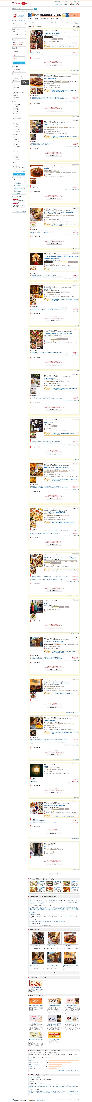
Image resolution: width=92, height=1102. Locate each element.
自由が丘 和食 (56, 1085)
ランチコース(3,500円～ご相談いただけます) (40, 144)
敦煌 (42, 1092)
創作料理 (50, 900)
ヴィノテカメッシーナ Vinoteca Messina (73, 595)
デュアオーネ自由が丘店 (76, 248)
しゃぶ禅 (66, 1092)
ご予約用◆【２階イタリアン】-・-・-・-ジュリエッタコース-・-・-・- (45, 275)
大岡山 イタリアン (41, 1085)
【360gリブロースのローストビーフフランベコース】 (41, 397)
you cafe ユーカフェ (76, 869)
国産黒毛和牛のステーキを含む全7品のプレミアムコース (42, 143)
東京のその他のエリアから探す (35, 1077)
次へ (58, 873)
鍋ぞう (38, 1092)
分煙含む (17, 137)
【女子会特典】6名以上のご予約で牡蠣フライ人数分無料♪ (63, 816)
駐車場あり (63, 911)
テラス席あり (17, 131)
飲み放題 (16, 106)
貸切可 (74, 909)
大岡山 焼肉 (42, 1086)
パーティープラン (34, 187)
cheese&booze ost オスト (75, 414)
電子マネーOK (61, 908)
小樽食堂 (41, 1091)
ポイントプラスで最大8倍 (36, 987)
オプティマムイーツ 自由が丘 (75, 370)
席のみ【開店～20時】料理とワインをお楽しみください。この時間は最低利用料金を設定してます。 (49, 740)
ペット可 (58, 911)
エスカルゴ (65, 916)
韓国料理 (32, 902)
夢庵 (44, 1092)
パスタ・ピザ (44, 22)
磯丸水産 (76, 1091)
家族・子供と (16, 87)
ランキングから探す (33, 925)
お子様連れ (36, 911)
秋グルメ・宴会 (17, 182)
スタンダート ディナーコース (37, 54)
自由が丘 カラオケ (70, 1085)
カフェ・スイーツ (34, 903)
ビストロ (49, 22)
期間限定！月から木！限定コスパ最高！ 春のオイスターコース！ (44, 822)
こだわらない (32, 900)
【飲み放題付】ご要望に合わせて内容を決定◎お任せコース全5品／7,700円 (46, 443)
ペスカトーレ (71, 916)
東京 (28, 11)
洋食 (57, 900)
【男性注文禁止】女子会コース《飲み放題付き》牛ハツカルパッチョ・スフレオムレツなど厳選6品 (49, 577)
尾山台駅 (49, 921)
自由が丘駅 (31, 921)
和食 (54, 900)
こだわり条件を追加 (20, 171)
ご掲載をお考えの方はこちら (40, 1100)
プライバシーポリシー (65, 1099)
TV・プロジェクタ (55, 909)
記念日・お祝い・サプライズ (19, 92)
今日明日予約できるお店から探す (44, 925)
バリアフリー (53, 911)
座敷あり (16, 126)
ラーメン (67, 902)
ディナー (15, 42)
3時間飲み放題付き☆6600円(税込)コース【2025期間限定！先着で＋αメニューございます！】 (49, 309)
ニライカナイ (47, 1091)
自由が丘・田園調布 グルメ (34, 11)
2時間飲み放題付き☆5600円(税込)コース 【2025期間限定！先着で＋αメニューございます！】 (49, 307)
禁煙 (15, 136)
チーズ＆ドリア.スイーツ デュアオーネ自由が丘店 (59, 212)
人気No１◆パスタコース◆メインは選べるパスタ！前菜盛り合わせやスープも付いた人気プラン (50, 487)
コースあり (17, 109)
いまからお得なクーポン (18, 193)
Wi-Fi (67, 911)
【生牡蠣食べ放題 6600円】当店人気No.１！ (40, 820)
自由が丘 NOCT (48, 423)
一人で (15, 90)
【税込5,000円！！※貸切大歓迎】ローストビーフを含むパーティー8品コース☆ (46, 352)
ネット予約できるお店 (18, 71)
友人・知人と (16, 85)
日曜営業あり (17, 166)
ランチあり (17, 111)
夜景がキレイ (48, 909)
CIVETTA (47, 169)
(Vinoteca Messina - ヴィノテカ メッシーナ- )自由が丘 (60, 558)
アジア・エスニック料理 (39, 902)
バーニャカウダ (50, 916)
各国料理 (47, 902)
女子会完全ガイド (17, 183)
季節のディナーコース (35, 52)
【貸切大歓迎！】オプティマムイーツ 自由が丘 (58, 333)
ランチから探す (32, 1081)
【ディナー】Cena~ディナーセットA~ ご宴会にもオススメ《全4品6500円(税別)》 (47, 658)
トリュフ (56, 916)
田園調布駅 (63, 921)
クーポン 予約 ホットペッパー (75, 1)
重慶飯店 (72, 1091)
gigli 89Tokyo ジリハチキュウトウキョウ (73, 712)
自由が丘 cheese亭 (49, 720)
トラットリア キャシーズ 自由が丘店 (54, 805)
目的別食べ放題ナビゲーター (19, 185)
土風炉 (52, 1092)
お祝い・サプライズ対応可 (19, 168)
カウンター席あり (18, 128)
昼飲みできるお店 (57, 881)
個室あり (16, 123)
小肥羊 (54, 1091)
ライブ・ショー (68, 909)
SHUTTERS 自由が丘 (50, 78)
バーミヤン (67, 1091)
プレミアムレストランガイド (72, 1023)
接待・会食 (16, 95)
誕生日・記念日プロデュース (19, 187)
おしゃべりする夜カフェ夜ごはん (41, 888)
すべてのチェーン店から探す (73, 1094)
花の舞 (30, 1091)
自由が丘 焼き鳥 (68, 1086)
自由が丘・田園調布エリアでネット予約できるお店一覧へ (68, 1070)
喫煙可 (16, 139)
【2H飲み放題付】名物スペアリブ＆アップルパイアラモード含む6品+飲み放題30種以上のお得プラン (49, 99)
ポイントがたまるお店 (18, 76)
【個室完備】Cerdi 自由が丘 (52, 34)
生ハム (32, 917)
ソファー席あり (18, 129)
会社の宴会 (16, 93)
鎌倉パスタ (61, 1092)
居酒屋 (37, 900)
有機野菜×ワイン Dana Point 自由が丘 (56, 467)
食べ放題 (16, 108)
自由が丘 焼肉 (63, 1085)
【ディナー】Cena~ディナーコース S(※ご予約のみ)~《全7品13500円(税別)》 (46, 657)
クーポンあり (17, 151)
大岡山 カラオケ (49, 1086)
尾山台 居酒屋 (55, 1086)
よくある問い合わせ (57, 1)
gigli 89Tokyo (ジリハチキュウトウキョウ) (56, 683)
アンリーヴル (48, 289)
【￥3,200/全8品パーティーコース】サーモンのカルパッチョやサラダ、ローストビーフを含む (49, 353)
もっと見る (78, 23)
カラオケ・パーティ (53, 902)
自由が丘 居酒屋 (50, 1085)
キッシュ (44, 916)
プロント (56, 1092)
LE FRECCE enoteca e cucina (53, 641)
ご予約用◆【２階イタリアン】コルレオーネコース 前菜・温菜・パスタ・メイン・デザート (49, 276)
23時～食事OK (36, 909)
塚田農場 (48, 1092)
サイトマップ (59, 1099)
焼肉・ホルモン (74, 900)
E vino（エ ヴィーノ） (51, 124)
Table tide (47, 604)
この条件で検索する (19, 63)
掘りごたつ (17, 124)
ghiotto (46, 766)
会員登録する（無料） (58, 4)
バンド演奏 (62, 909)
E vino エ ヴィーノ (76, 160)
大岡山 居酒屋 (36, 1086)
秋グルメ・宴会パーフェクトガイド (36, 1005)
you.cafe (46, 846)
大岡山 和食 (61, 1086)
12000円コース (34, 781)
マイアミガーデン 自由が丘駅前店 (54, 512)
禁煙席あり (68, 907)
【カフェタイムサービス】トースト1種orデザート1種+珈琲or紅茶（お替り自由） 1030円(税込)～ (49, 531)
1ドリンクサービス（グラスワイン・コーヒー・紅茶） (62, 693)
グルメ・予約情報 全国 (23, 11)
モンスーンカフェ (60, 1091)
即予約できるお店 (17, 69)
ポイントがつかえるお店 (18, 78)
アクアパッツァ (39, 916)
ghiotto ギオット (77, 797)
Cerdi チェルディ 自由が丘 (75, 70)
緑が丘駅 (53, 921)
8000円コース (34, 779)
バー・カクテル (61, 902)
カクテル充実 (17, 159)
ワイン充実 (72, 908)
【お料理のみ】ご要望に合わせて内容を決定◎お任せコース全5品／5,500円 (46, 441)
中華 (69, 900)
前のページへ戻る (16, 11)
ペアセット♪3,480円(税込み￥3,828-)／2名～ (40, 230)
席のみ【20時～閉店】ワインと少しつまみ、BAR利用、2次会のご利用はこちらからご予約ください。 (49, 743)
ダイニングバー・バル (43, 900)
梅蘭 (51, 1091)
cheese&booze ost (49, 378)
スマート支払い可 (18, 146)
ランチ (21, 42)
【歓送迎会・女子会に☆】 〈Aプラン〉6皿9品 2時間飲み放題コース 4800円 (47, 579)
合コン (15, 98)
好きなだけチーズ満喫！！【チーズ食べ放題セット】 (41, 232)
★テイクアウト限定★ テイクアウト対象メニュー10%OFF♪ (63, 522)
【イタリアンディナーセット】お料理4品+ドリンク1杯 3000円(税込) (44, 533)
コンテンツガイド (65, 1)
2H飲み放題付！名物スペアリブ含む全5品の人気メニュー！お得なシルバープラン (47, 97)
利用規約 (71, 1099)
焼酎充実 (16, 157)
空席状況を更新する (54, 65)
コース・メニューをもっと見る (72, 55)
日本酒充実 (17, 156)
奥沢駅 (36, 921)
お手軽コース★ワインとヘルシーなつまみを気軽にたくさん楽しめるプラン (46, 486)
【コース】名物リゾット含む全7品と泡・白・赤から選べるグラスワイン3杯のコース (47, 398)
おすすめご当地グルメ (18, 191)
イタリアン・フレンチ (43, 11)
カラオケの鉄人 (36, 1091)
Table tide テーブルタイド (75, 633)
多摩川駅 (58, 921)
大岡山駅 (40, 921)
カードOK (16, 164)
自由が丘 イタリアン (33, 1085)
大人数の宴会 (16, 97)
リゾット (60, 916)
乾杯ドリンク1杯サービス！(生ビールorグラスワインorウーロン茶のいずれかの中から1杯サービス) (64, 91)
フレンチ (39, 22)
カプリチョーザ (33, 1092)
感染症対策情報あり (18, 118)
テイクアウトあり (18, 113)
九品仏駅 (44, 921)
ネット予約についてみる (21, 211)
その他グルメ (41, 903)
